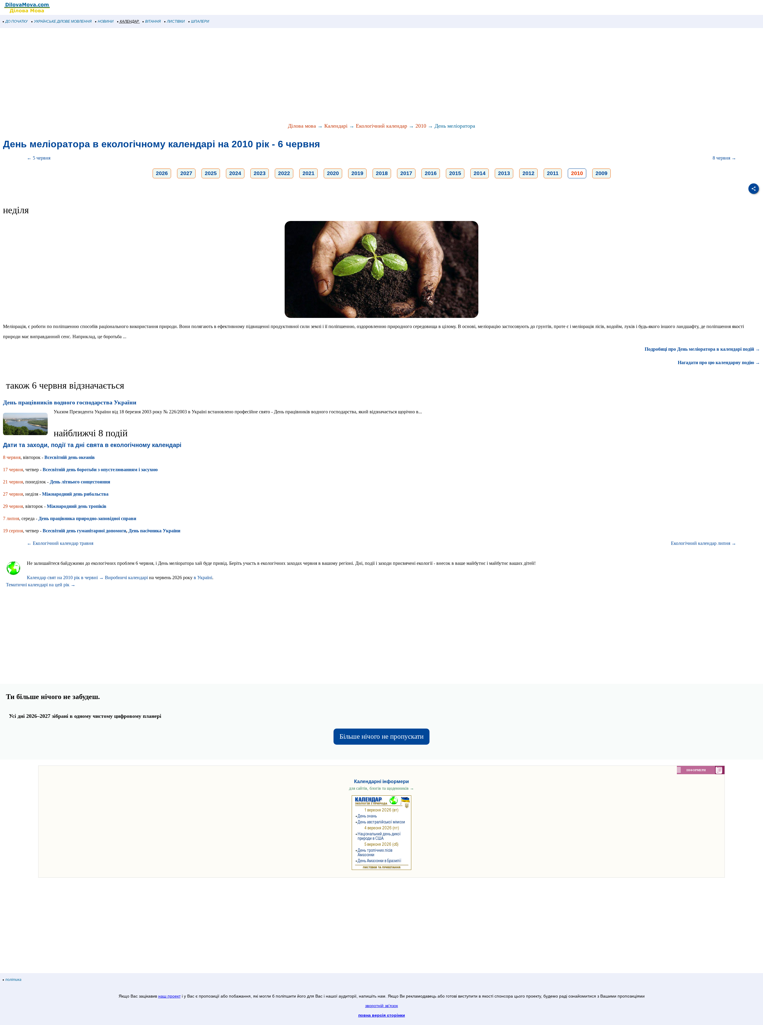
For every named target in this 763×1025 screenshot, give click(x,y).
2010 (420, 126)
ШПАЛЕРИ (200, 21)
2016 (431, 173)
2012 (528, 173)
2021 (308, 173)
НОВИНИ (105, 21)
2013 (504, 173)
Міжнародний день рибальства (75, 494)
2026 (162, 173)
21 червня (13, 481)
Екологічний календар (381, 126)
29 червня (13, 506)
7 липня (11, 518)
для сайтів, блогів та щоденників (381, 788)
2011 (553, 173)
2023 (260, 173)
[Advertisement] (179, 76)
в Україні (203, 577)
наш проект (169, 996)
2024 (235, 173)
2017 (406, 173)
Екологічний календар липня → (703, 543)
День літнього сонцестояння (80, 481)
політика (13, 980)
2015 (455, 173)
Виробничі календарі (126, 577)
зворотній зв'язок (381, 1005)
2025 (211, 173)
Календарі (336, 126)
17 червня (13, 469)
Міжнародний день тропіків (76, 506)
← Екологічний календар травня (60, 543)
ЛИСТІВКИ (176, 21)
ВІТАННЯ (153, 21)
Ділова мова (302, 126)
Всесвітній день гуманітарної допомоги (84, 530)
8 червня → (724, 157)
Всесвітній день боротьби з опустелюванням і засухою (100, 469)
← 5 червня (38, 157)
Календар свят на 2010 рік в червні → (65, 577)
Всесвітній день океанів (69, 457)
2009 (601, 173)
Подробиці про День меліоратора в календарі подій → (702, 349)
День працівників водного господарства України (70, 402)
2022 (284, 173)
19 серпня (13, 530)
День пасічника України (154, 530)
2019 (357, 173)
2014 (480, 173)
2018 (382, 173)
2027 (186, 173)
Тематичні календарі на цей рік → (40, 584)
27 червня (13, 494)
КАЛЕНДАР (129, 21)
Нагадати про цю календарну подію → (719, 362)
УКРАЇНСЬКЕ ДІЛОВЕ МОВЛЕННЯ (62, 21)
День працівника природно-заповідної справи (87, 518)
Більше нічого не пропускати (381, 736)
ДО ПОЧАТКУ (16, 21)
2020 (333, 173)
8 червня (12, 457)
